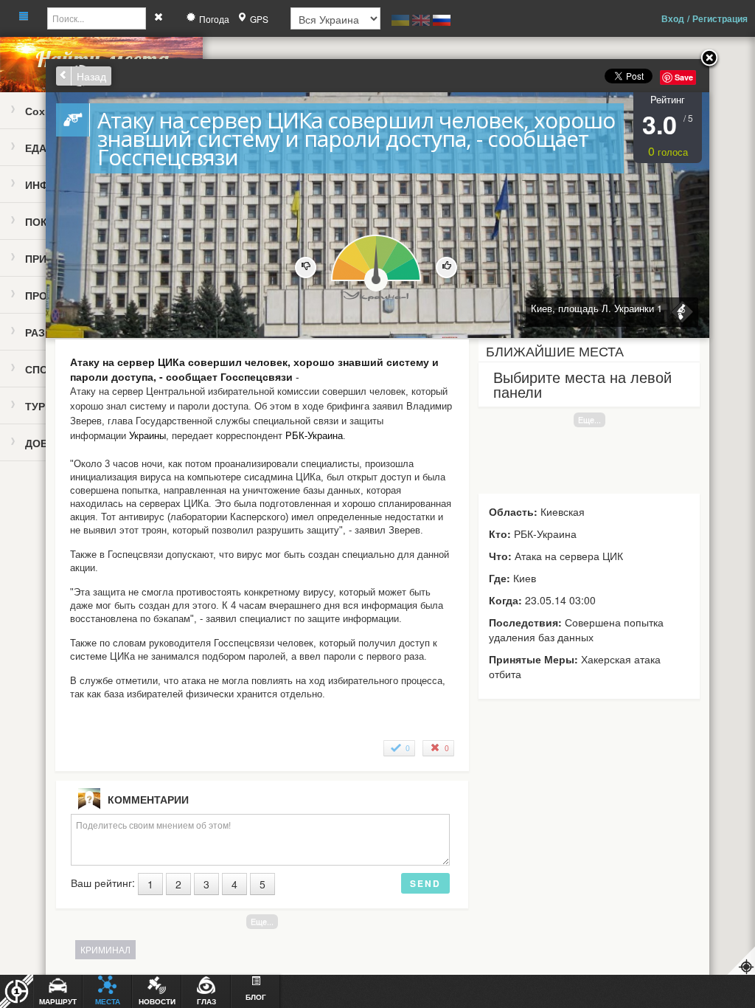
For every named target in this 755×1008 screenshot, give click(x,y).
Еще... (589, 419)
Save (684, 77)
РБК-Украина (314, 435)
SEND (425, 883)
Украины (147, 435)
